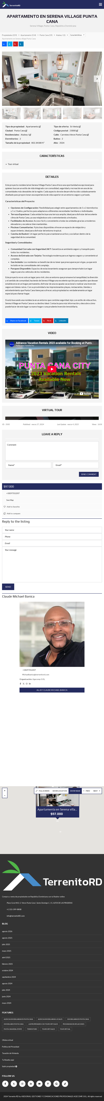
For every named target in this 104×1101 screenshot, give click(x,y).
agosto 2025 (7, 938)
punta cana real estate (13, 1029)
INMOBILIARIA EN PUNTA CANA (78, 1019)
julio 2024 (6, 990)
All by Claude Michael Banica (52, 690)
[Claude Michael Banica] (52, 634)
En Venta (74, 126)
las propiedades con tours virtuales (43, 1024)
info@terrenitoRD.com (16, 916)
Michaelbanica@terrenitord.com (35, 674)
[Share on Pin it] (15, 44)
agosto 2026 (7, 931)
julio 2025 (6, 944)
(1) (60, 35)
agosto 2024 (7, 983)
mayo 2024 (6, 1003)
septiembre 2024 (9, 977)
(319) (9, 35)
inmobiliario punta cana (13, 1024)
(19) (46, 35)
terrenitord (32, 1029)
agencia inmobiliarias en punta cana (18, 1019)
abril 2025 (6, 957)
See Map (10, 500)
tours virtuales (48, 1029)
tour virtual (65, 1029)
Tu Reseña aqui (8, 1060)
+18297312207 (13, 493)
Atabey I (25, 134)
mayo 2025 (6, 951)
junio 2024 (6, 996)
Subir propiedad (8, 1066)
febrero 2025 (7, 964)
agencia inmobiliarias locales (50, 1019)
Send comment (89, 474)
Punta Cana (19, 130)
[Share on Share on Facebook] (4, 44)
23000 (73, 130)
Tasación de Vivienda (10, 1053)
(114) (28, 35)
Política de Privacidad (10, 1047)
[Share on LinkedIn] (21, 44)
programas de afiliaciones (73, 1024)
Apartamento (32, 126)
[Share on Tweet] (10, 44)
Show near (75, 791)
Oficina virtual (7, 1040)
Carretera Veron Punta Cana (73, 134)
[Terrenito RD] (10, 4)
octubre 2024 (7, 970)
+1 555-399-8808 (14, 909)
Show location (60, 791)
